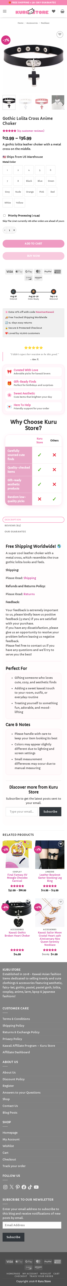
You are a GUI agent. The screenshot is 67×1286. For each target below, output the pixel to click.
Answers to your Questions (22, 1092)
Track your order (14, 1166)
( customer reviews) (30, 130)
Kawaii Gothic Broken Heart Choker (17, 934)
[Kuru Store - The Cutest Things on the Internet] (32, 11)
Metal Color (9, 162)
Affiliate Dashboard (16, 1052)
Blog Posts (10, 1112)
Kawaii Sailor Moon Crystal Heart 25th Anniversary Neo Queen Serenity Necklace (50, 938)
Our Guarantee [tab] (15, 531)
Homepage (10, 1132)
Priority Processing (24, 215)
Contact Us (10, 1106)
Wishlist (8, 1146)
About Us (9, 1072)
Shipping (30, 578)
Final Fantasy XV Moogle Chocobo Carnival (17, 877)
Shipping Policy (13, 1025)
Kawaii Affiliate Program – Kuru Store (29, 1045)
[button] (5, 11)
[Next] (59, 61)
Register (8, 1086)
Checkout (9, 1159)
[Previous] (8, 61)
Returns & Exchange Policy (21, 1032)
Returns (29, 594)
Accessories (32, 23)
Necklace (45, 23)
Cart (5, 1152)
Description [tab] (13, 519)
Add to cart (33, 243)
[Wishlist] (53, 11)
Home (20, 23)
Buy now (33, 255)
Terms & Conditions (16, 1019)
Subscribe (50, 811)
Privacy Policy (12, 1039)
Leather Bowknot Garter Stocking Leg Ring (50, 877)
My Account (11, 1139)
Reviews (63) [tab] (13, 525)
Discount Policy (14, 1079)
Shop (6, 1099)
